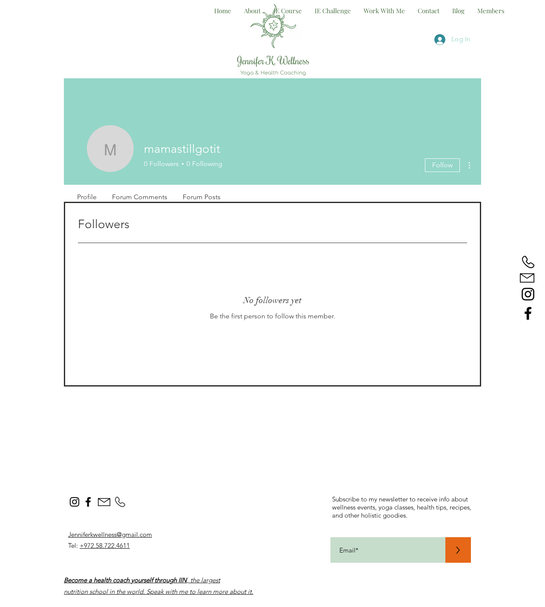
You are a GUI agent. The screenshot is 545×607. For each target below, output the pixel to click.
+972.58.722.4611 (105, 545)
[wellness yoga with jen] (527, 313)
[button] (384, 10)
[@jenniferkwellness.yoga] (74, 501)
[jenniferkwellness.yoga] (527, 294)
